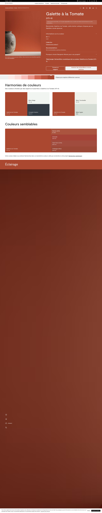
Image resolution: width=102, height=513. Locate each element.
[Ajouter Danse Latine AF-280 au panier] (90, 131)
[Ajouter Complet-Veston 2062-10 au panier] (42, 106)
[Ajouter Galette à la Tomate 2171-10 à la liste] (24, 94)
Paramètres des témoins (45, 511)
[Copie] (80, 8)
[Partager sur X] (96, 8)
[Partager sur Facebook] (83, 8)
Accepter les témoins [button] (96, 510)
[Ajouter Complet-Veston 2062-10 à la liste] (46, 106)
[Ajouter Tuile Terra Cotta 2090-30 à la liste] (94, 143)
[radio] (6, 415)
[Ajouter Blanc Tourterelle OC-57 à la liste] (94, 94)
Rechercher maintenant (75, 156)
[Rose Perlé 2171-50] (24, 77)
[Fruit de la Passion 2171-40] (31, 77)
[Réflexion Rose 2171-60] (18, 77)
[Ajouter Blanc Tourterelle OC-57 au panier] (90, 94)
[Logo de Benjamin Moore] (9, 3)
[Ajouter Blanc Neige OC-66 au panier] (42, 94)
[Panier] (96, 1)
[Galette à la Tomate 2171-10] (51, 77)
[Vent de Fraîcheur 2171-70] (11, 77)
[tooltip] (49, 36)
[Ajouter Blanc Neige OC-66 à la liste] (46, 94)
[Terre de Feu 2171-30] (38, 77)
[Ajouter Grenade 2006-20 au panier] (90, 137)
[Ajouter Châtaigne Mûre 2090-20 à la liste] (94, 149)
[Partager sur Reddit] (93, 8)
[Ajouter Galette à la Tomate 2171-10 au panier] (20, 94)
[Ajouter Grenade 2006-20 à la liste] (94, 137)
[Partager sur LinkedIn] (89, 8)
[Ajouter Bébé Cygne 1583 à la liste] (94, 106)
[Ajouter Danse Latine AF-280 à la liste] (94, 131)
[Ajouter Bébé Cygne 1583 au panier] (90, 106)
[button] (90, 1)
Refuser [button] (88, 510)
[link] (94, 1)
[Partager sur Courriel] (86, 8)
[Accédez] (92, 1)
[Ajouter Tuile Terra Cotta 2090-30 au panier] (90, 143)
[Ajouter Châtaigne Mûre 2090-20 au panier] (90, 149)
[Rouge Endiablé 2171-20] (44, 77)
